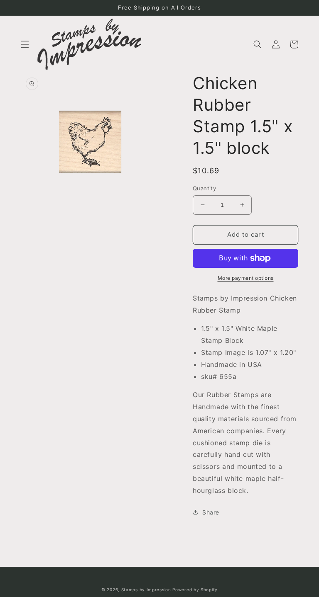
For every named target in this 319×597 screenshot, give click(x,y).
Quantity (204, 188)
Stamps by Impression (146, 589)
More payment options (246, 278)
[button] (25, 44)
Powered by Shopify (195, 589)
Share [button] (210, 512)
